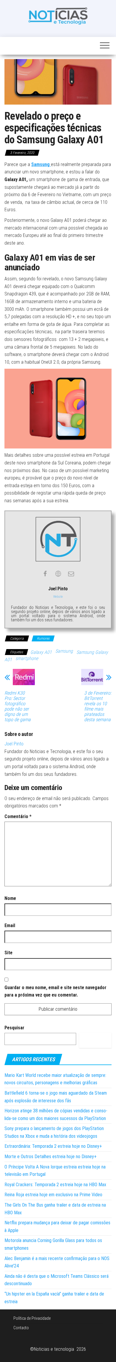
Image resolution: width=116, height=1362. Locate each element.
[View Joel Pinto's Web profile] (58, 574)
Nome (10, 898)
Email (9, 925)
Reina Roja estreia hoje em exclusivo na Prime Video (53, 1194)
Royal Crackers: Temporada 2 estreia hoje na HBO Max (55, 1184)
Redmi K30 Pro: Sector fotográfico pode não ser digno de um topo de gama (17, 706)
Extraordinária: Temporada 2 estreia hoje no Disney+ (53, 1146)
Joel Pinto (13, 744)
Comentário (18, 816)
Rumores (43, 638)
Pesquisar (14, 1028)
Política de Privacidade (32, 1318)
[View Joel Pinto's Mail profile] (71, 574)
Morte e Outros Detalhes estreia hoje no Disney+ (50, 1156)
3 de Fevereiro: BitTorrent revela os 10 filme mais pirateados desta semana (97, 706)
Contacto (21, 1327)
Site (8, 952)
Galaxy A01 (41, 652)
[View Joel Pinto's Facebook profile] (45, 574)
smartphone (26, 658)
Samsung (64, 651)
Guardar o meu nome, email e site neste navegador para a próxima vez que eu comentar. (55, 991)
